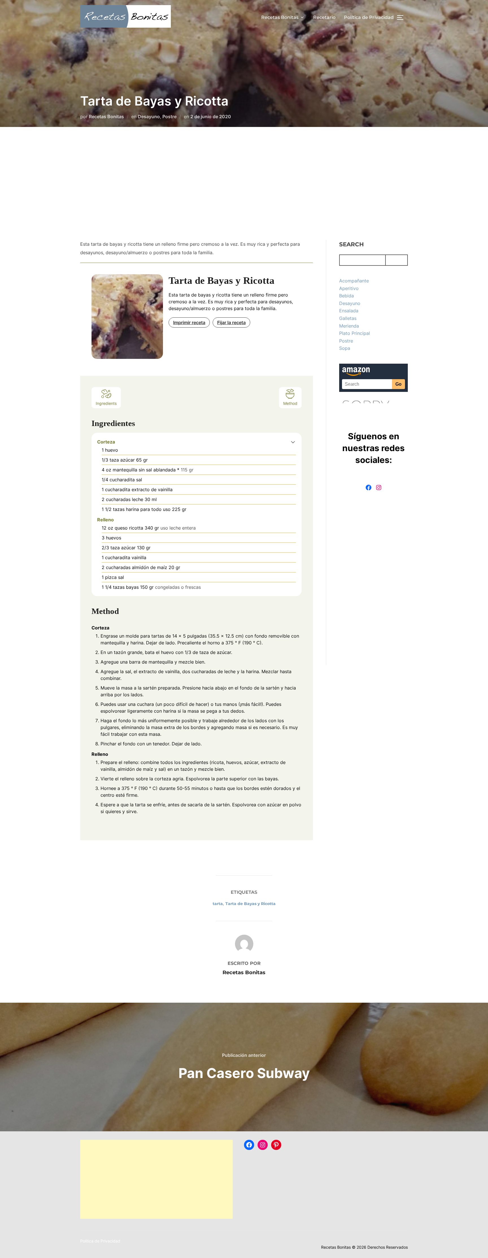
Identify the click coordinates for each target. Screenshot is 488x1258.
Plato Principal (354, 333)
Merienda (349, 326)
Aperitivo (349, 288)
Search (351, 244)
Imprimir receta (189, 322)
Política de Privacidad (369, 17)
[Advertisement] (244, 183)
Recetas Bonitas (280, 17)
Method (290, 403)
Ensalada (348, 310)
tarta (218, 903)
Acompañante (354, 281)
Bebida (346, 295)
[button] (293, 442)
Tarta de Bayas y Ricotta (250, 903)
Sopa (344, 348)
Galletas (347, 318)
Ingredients (106, 403)
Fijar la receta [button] (231, 322)
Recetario (324, 17)
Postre (169, 116)
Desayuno (149, 116)
